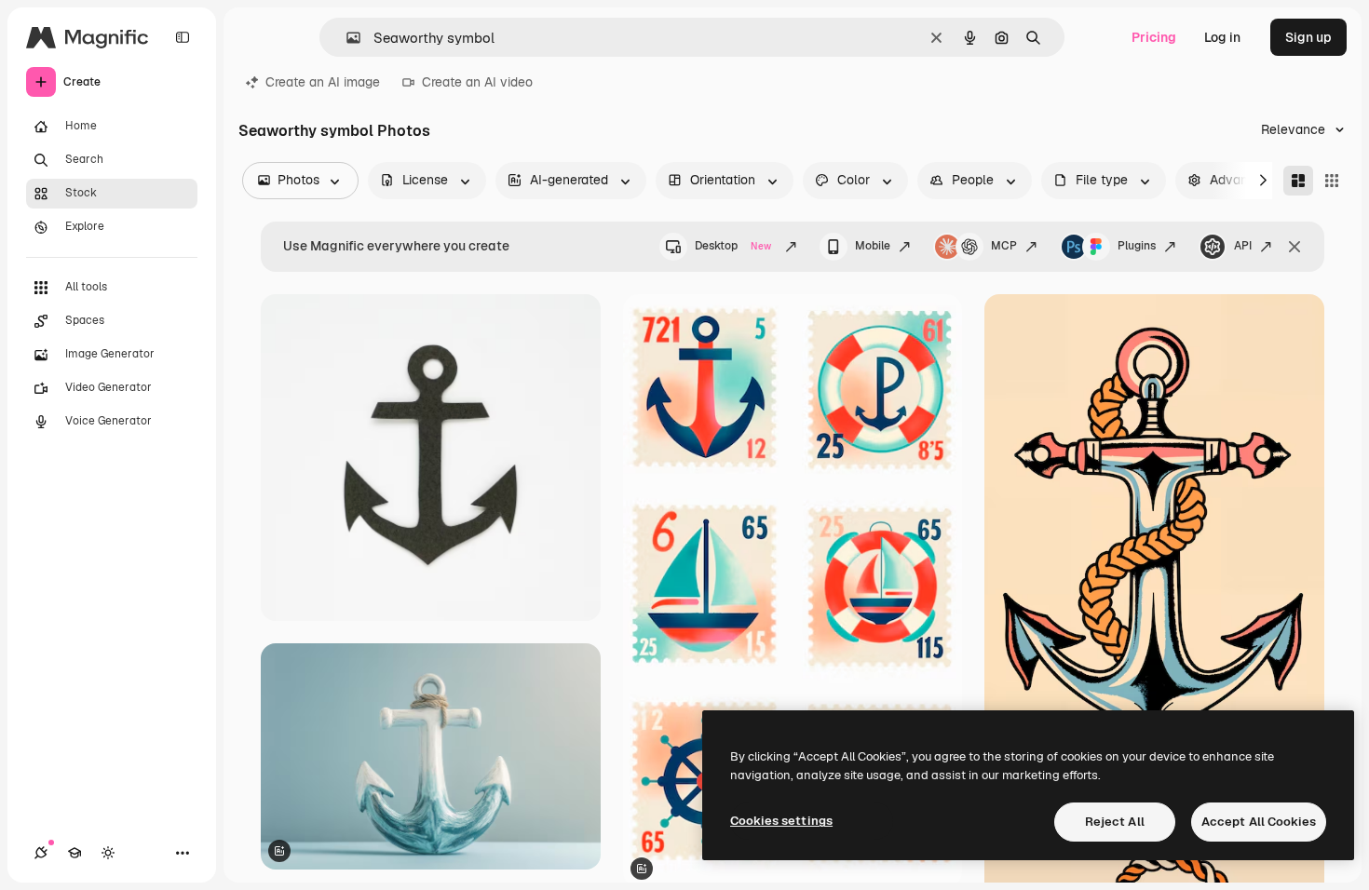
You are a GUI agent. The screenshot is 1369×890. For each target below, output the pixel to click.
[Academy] (74, 853)
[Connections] (41, 853)
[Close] (1294, 246)
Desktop (733, 245)
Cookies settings (781, 821)
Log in (1222, 37)
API (1243, 245)
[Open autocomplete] (346, 38)
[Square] (1332, 181)
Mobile (872, 245)
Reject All (1115, 821)
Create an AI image (322, 82)
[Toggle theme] (108, 853)
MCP (1004, 245)
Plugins (1137, 245)
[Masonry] (1298, 181)
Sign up (1308, 37)
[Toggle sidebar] (182, 37)
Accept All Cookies (1258, 821)
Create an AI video (477, 82)
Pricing (1154, 37)
